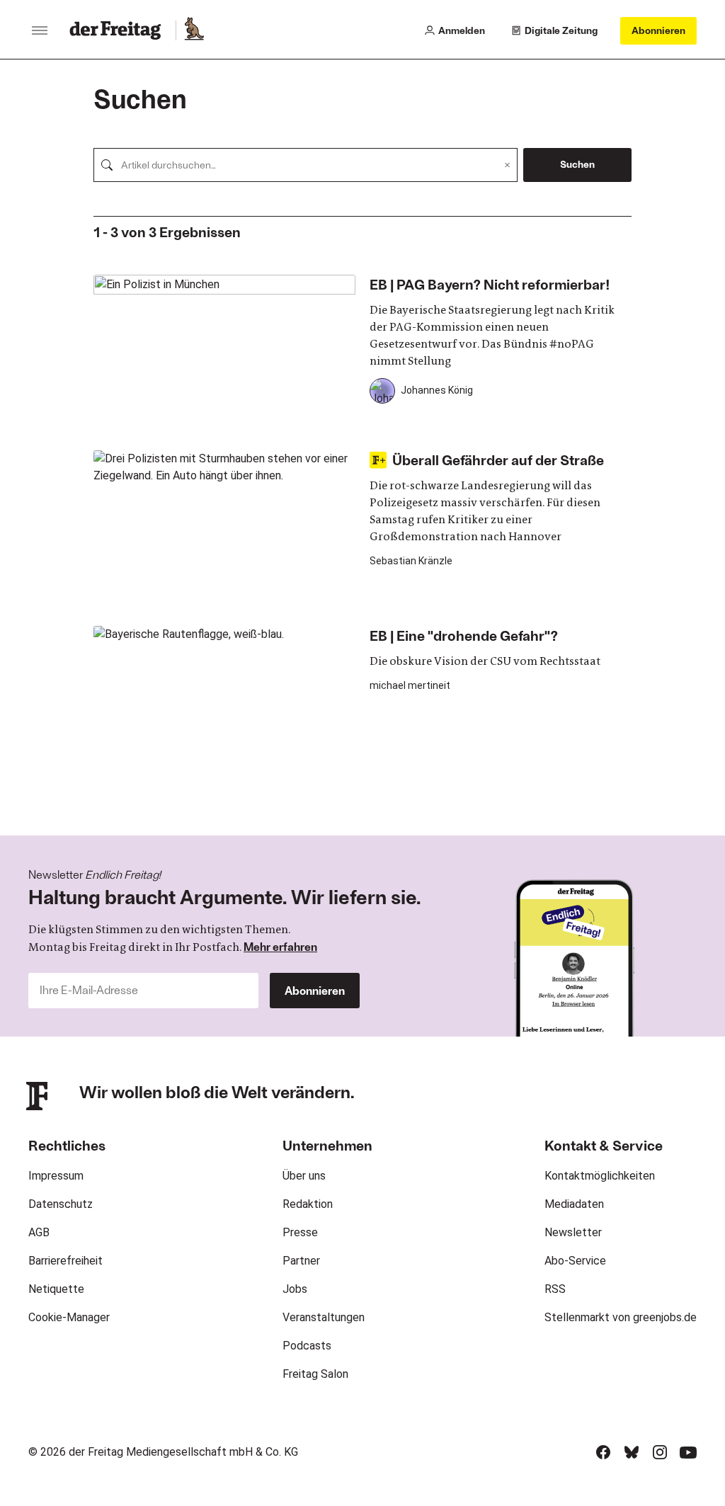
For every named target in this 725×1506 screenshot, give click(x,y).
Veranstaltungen (323, 1317)
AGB (39, 1232)
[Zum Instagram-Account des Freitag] (659, 1452)
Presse (300, 1232)
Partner (301, 1260)
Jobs (294, 1289)
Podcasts (306, 1345)
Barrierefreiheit (65, 1260)
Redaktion (307, 1204)
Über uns (304, 1175)
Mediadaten (574, 1204)
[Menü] (39, 30)
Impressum (56, 1175)
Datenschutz (60, 1204)
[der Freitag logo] (119, 30)
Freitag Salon (315, 1374)
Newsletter (573, 1232)
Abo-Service (575, 1260)
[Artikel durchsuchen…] (107, 165)
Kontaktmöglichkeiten (599, 1175)
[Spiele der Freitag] (193, 30)
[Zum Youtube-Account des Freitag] (688, 1452)
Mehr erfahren (280, 946)
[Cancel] (507, 165)
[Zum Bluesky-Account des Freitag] (631, 1452)
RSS (555, 1289)
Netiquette (56, 1289)
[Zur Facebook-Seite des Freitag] (603, 1452)
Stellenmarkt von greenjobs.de (620, 1317)
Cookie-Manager (69, 1317)
